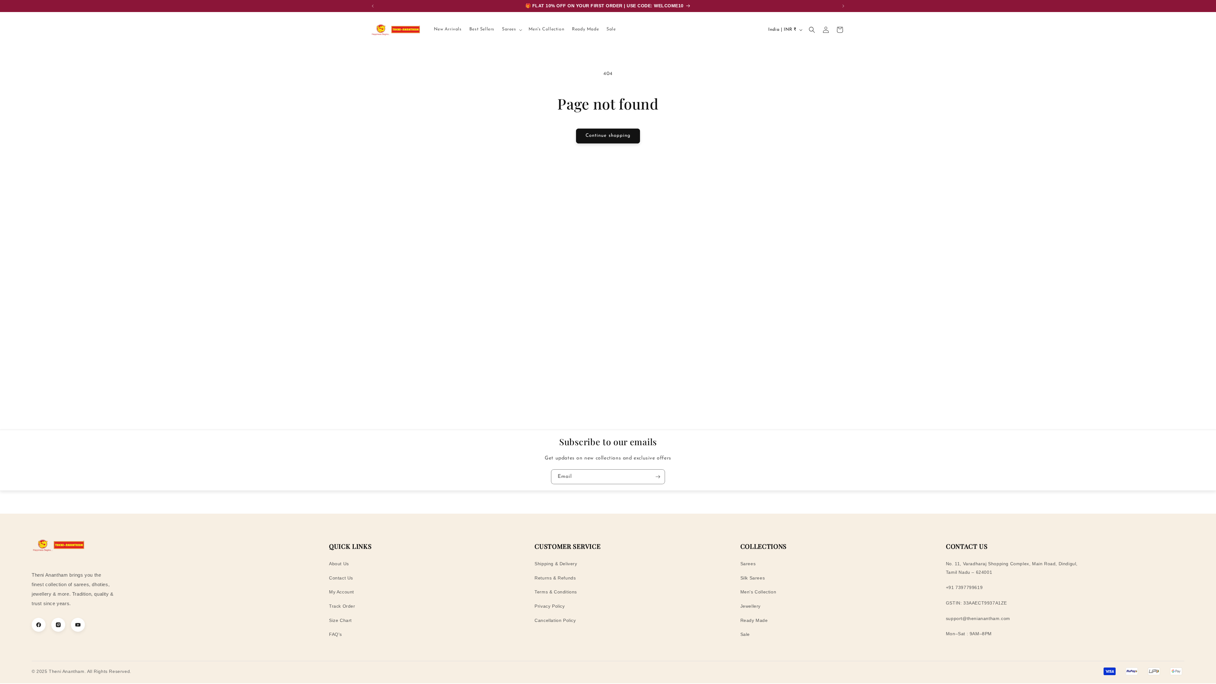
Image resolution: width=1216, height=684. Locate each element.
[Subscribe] (658, 476)
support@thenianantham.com (978, 618)
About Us (339, 563)
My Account (341, 591)
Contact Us (341, 577)
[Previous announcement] (373, 6)
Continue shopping (608, 135)
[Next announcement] (843, 6)
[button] (511, 29)
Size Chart (340, 620)
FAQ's (335, 634)
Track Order (342, 606)
